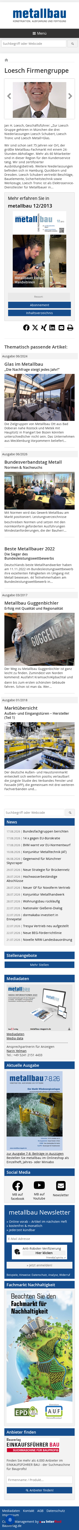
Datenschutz (56, 1511)
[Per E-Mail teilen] (61, 327)
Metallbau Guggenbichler (31, 603)
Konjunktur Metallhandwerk (35, 894)
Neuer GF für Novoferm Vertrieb (38, 887)
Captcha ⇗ (56, 1257)
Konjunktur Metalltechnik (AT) (36, 852)
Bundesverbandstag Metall (33, 462)
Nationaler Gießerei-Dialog (34, 908)
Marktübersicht (21, 708)
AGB (40, 1511)
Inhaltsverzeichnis (39, 313)
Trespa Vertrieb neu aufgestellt (38, 926)
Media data (15, 1038)
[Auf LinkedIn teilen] (52, 329)
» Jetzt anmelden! (39, 1265)
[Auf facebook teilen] (26, 329)
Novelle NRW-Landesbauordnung (39, 940)
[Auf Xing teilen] (44, 329)
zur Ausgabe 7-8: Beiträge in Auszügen (35, 1153)
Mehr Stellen (39, 965)
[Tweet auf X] (35, 329)
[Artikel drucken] (70, 327)
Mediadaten (15, 1034)
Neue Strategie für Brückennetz (38, 870)
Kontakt (28, 1511)
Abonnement (39, 305)
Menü (42, 33)
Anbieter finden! (41, 1490)
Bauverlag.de (12, 1526)
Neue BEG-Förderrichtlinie (34, 933)
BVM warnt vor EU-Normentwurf (38, 845)
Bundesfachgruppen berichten (37, 831)
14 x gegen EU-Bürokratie (33, 838)
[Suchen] (72, 43)
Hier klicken (44, 1253)
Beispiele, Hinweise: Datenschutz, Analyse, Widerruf (38, 1275)
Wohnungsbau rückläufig (33, 901)
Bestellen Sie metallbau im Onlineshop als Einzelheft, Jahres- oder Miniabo (38, 1160)
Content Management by (21, 1521)
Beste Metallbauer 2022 (29, 549)
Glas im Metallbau (23, 364)
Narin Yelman (17, 1051)
